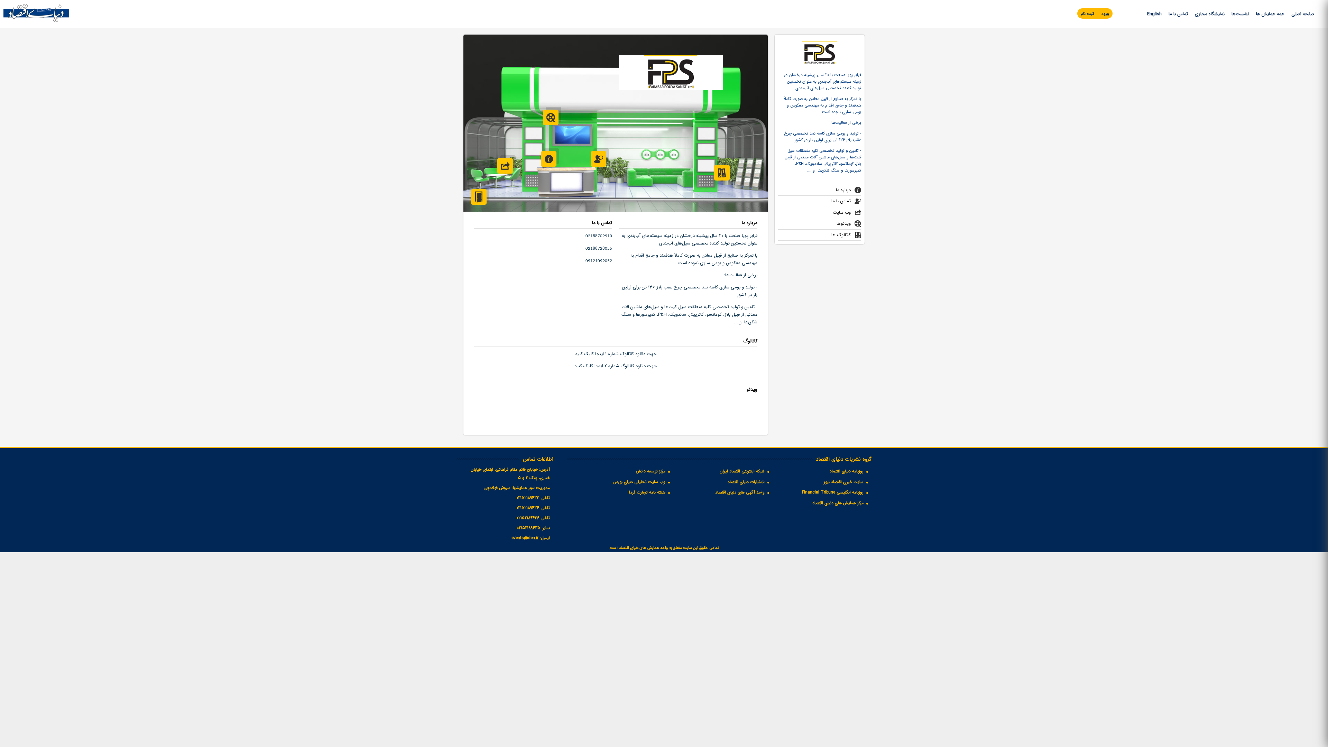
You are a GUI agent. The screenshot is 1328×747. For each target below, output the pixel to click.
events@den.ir (524, 538)
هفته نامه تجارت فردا (647, 492)
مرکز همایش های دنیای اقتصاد (838, 503)
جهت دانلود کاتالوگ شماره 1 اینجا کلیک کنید (615, 354)
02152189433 (527, 498)
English (1154, 14)
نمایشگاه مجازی (1210, 14)
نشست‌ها (1240, 14)
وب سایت (842, 212)
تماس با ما (1178, 14)
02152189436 (528, 518)
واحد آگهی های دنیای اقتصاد (740, 492)
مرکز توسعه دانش (650, 471)
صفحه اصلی (1302, 14)
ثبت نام (1087, 13)
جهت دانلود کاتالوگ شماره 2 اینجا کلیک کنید (615, 366)
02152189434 (527, 508)
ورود (1105, 13)
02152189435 (528, 528)
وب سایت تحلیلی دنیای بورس (639, 482)
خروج (479, 197)
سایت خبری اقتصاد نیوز (844, 482)
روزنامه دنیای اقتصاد (847, 471)
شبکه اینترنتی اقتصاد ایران (742, 471)
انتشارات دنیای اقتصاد (746, 482)
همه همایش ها (1270, 14)
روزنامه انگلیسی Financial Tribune (833, 492)
